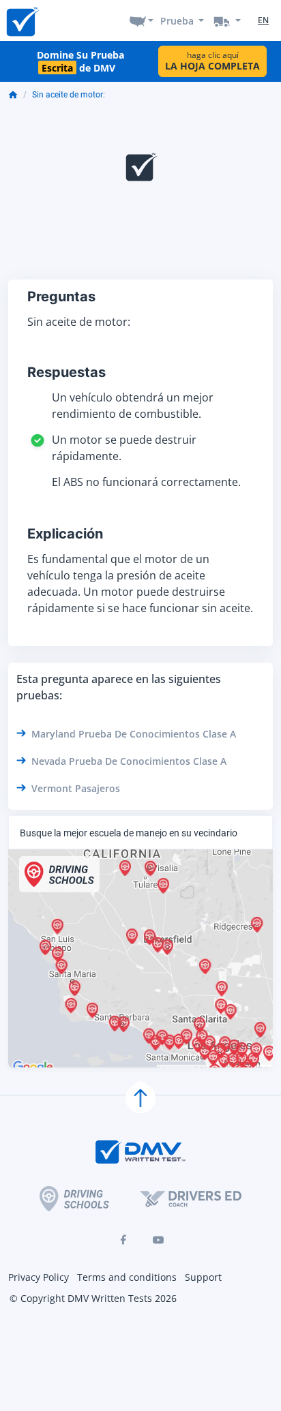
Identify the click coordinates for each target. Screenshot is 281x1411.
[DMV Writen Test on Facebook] (122, 1240)
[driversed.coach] (190, 1198)
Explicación (65, 534)
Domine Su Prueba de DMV (80, 61)
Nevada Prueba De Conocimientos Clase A (128, 761)
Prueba (177, 20)
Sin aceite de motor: (68, 95)
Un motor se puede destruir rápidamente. (124, 448)
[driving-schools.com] (74, 1198)
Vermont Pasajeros (75, 788)
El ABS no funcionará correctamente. (146, 481)
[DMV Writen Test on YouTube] (158, 1240)
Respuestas (66, 372)
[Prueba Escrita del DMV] (22, 21)
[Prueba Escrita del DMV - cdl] (227, 20)
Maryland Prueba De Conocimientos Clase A (133, 733)
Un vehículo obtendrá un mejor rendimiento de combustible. (132, 405)
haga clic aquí (212, 61)
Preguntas (61, 296)
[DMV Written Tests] (140, 1098)
